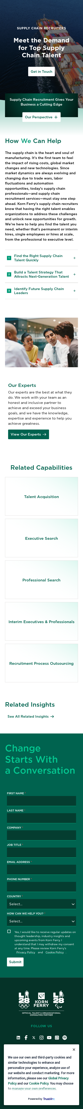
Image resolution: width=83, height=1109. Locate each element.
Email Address (19, 862)
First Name (16, 793)
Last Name (16, 810)
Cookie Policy (55, 952)
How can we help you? (26, 913)
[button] (74, 1049)
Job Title (15, 844)
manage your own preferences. (34, 1088)
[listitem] (41, 496)
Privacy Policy (25, 952)
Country (15, 896)
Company (15, 827)
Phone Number (19, 879)
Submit (15, 962)
